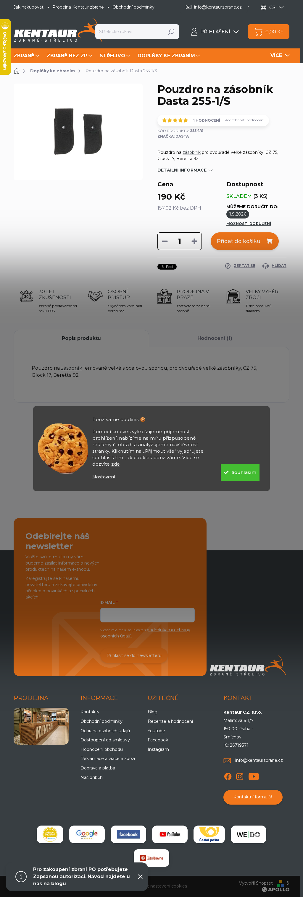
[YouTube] (253, 775)
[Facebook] (227, 775)
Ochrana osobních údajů (105, 730)
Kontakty (89, 712)
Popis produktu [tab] (81, 338)
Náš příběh (91, 777)
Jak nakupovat (28, 7)
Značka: (173, 136)
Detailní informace (182, 170)
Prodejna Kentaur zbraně (78, 7)
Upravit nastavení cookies (161, 886)
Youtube (156, 730)
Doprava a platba (97, 768)
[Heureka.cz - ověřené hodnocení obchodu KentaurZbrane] (50, 834)
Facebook (158, 740)
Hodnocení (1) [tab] (214, 338)
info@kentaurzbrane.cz (259, 760)
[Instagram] (239, 775)
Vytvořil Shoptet (256, 883)
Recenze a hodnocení (170, 721)
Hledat (171, 31)
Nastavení (103, 476)
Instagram (158, 749)
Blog (152, 712)
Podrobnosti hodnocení (244, 120)
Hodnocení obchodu (101, 749)
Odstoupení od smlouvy (105, 740)
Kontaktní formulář (253, 797)
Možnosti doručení (248, 223)
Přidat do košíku (238, 241)
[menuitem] (27, 55)
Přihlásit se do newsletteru (134, 655)
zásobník (192, 152)
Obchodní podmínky (133, 7)
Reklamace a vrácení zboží (107, 758)
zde (115, 464)
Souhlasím (244, 472)
